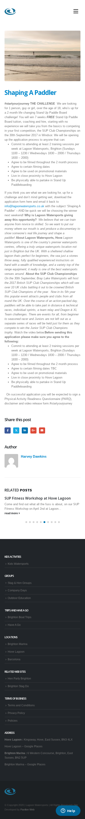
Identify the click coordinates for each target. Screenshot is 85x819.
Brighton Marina (17, 643)
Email (42, 430)
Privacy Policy (16, 712)
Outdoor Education (19, 597)
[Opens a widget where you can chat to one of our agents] (68, 811)
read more (12, 513)
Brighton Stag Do (18, 686)
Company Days (17, 590)
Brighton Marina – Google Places (25, 764)
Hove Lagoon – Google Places (23, 746)
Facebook (8, 430)
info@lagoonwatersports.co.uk (24, 206)
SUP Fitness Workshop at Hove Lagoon (38, 498)
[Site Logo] (10, 11)
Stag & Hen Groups (20, 582)
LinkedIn (25, 430)
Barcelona (14, 659)
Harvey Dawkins (33, 456)
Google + (33, 430)
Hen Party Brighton (19, 678)
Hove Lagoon (16, 651)
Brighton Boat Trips (19, 617)
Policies (12, 720)
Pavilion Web (27, 809)
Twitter (16, 430)
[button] (26, 522)
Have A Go (14, 624)
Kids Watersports (18, 563)
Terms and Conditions (21, 705)
